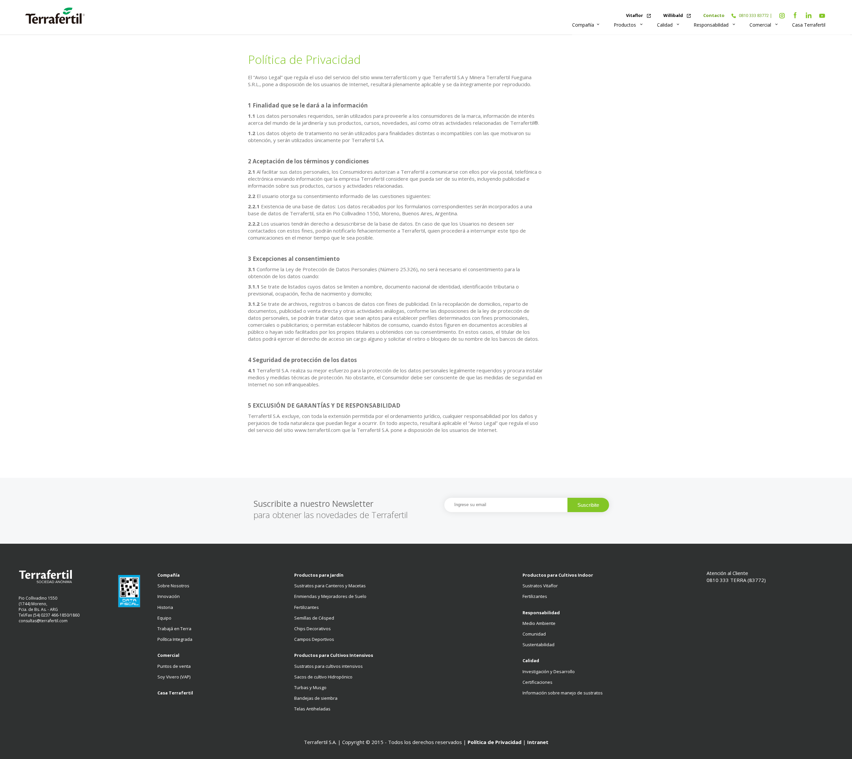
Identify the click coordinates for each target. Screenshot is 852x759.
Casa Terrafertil (808, 25)
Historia (165, 607)
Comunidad (534, 634)
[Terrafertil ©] (55, 16)
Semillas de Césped (314, 618)
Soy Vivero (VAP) (173, 677)
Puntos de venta (174, 666)
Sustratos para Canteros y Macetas (330, 586)
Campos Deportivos (314, 639)
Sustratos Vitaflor (540, 586)
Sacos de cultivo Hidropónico (323, 677)
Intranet (537, 742)
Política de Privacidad (495, 742)
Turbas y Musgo (310, 687)
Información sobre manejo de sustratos (563, 693)
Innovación (168, 596)
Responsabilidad (715, 25)
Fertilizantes (306, 607)
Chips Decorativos (312, 629)
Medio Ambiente (539, 623)
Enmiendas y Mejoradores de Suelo (330, 596)
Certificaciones (537, 682)
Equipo (164, 618)
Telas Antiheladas (312, 709)
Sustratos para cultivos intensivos (328, 666)
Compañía (586, 25)
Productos (629, 25)
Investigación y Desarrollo (549, 671)
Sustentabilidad (538, 645)
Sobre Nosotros (173, 586)
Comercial (764, 25)
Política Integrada (174, 639)
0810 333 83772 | (755, 15)
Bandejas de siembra (315, 698)
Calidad (668, 25)
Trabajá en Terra (174, 629)
